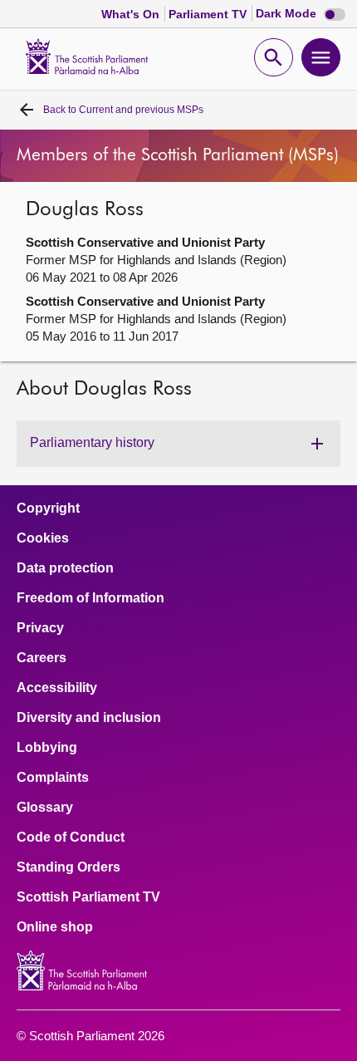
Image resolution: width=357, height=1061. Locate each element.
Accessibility (57, 688)
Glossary (45, 807)
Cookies (43, 538)
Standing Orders (68, 867)
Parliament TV (209, 14)
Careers (41, 658)
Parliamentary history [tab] (92, 442)
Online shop (55, 927)
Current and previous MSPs (123, 109)
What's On (132, 14)
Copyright (48, 508)
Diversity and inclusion (89, 718)
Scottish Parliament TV (88, 897)
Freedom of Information (90, 598)
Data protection (65, 568)
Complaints (53, 777)
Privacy (40, 628)
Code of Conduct (71, 837)
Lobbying (47, 747)
